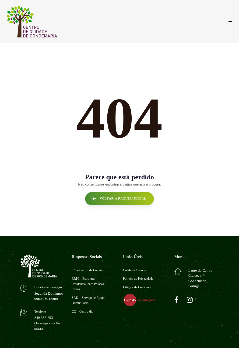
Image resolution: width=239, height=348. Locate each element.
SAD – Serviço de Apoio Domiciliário (88, 300)
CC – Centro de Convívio (88, 270)
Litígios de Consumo (137, 287)
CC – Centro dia (82, 311)
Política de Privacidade (138, 278)
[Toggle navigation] (195, 21)
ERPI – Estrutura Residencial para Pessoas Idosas (88, 284)
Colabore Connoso (135, 270)
